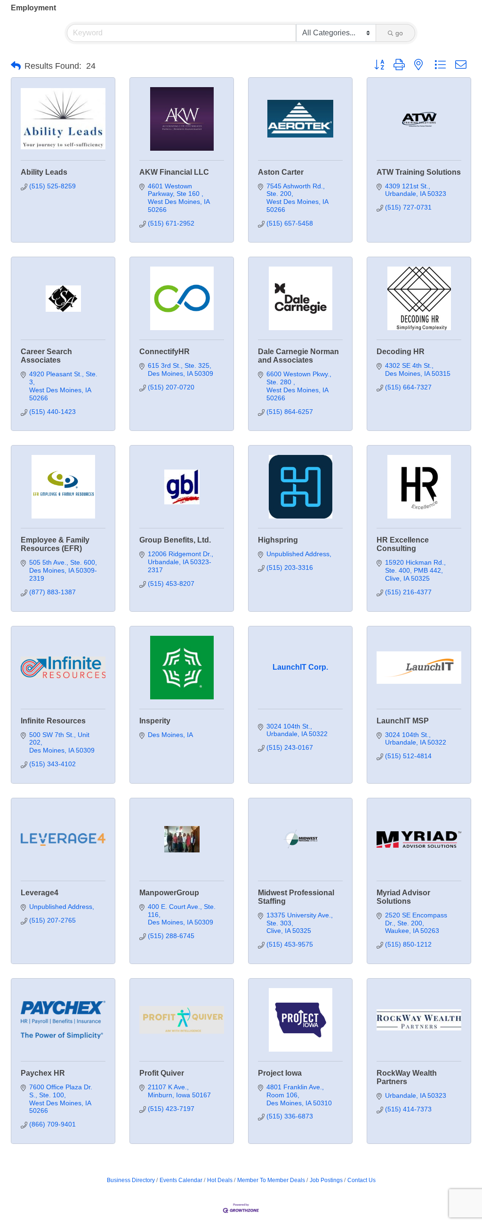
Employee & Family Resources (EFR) (55, 544)
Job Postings (326, 1180)
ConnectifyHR (164, 352)
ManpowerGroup (169, 893)
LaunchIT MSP (403, 721)
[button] (16, 65)
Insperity (154, 721)
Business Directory (131, 1180)
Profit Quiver (161, 1073)
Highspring (278, 540)
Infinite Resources (53, 721)
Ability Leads (44, 172)
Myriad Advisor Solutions (403, 897)
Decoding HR (401, 352)
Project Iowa (280, 1073)
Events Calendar (181, 1180)
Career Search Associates (46, 356)
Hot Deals (220, 1180)
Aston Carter (281, 172)
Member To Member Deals (271, 1180)
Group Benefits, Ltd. (175, 540)
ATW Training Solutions (419, 172)
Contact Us (361, 1180)
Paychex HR (43, 1073)
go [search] (399, 33)
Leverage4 (39, 893)
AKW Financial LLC (174, 172)
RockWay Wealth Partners (407, 1077)
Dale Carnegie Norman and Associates (298, 356)
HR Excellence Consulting (403, 544)
